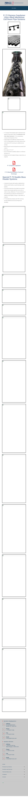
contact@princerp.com (11, 738)
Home (3, 764)
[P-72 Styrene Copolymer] (14, 163)
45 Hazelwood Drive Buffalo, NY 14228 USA (11, 725)
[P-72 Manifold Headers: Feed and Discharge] (14, 169)
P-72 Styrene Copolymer (14, 165)
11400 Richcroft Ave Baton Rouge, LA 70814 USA (12, 746)
